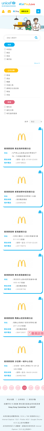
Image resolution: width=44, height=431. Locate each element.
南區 (8, 53)
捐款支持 (24, 11)
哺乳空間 (9, 110)
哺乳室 (9, 107)
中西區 (9, 49)
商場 (8, 75)
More (36, 63)
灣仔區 (9, 59)
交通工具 (9, 85)
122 (11, 388)
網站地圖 (10, 399)
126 (37, 388)
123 (18, 388)
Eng (17, 11)
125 (31, 388)
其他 (8, 95)
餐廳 (8, 82)
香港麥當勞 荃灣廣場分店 (15, 232)
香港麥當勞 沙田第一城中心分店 (18, 361)
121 (5, 388)
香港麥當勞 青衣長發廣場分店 (17, 275)
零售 (8, 91)
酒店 (8, 78)
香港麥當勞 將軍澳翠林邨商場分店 (19, 192)
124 (24, 388)
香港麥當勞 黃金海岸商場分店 (17, 148)
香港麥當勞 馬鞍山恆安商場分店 (18, 318)
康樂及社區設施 (12, 88)
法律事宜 (21, 399)
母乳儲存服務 (11, 113)
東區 (8, 56)
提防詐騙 (32, 399)
